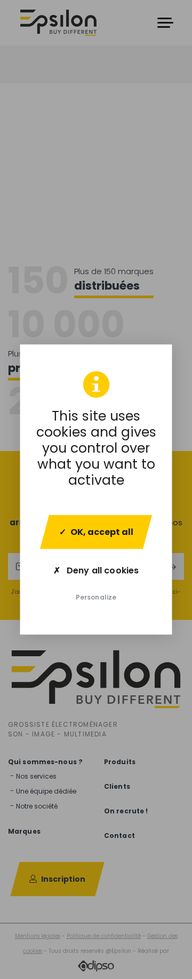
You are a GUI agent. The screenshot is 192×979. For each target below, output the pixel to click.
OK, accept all (101, 532)
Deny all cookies (102, 570)
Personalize (96, 597)
